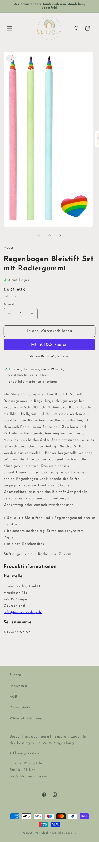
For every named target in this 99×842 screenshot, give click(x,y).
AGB (13, 697)
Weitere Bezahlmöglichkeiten (49, 356)
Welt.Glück (41, 833)
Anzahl (9, 304)
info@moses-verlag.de (23, 612)
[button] (9, 28)
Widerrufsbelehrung (26, 718)
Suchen (15, 675)
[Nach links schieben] (39, 235)
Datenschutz (20, 707)
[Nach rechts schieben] (60, 235)
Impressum (18, 686)
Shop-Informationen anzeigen (32, 381)
